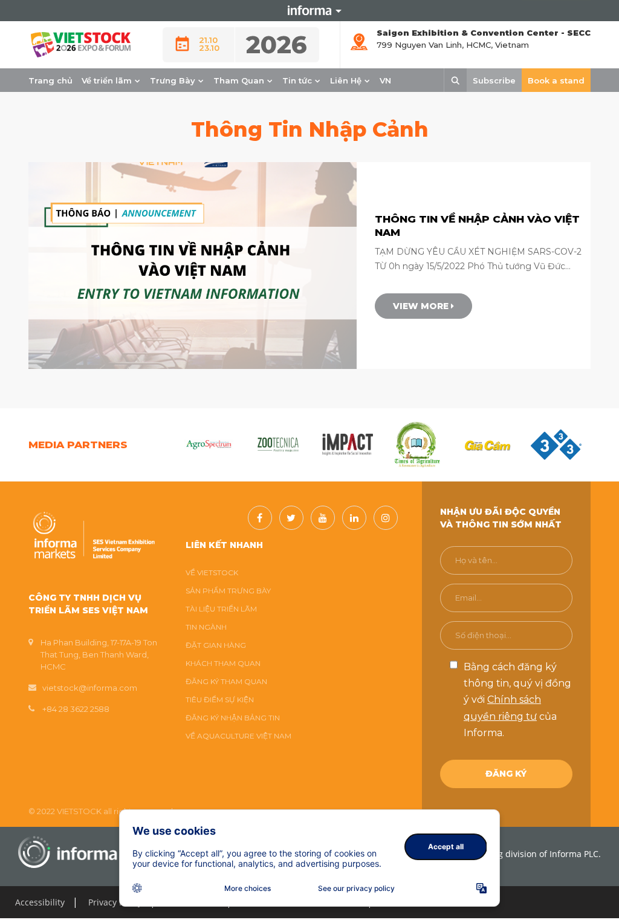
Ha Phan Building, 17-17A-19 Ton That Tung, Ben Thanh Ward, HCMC (99, 654)
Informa (309, 10)
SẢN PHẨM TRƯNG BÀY (228, 590)
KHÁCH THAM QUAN (223, 663)
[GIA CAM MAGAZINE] (486, 444)
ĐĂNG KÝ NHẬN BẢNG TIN (233, 717)
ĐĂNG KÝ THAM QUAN (226, 681)
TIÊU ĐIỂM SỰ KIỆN (220, 699)
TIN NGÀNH (206, 626)
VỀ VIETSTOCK (212, 572)
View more (422, 306)
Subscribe (494, 80)
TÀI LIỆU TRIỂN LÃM (221, 608)
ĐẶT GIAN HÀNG (216, 645)
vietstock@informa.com (89, 688)
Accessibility (40, 902)
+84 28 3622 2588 (75, 709)
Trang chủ (50, 80)
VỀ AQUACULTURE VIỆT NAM (238, 735)
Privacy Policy (115, 902)
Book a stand (556, 80)
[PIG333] (556, 444)
